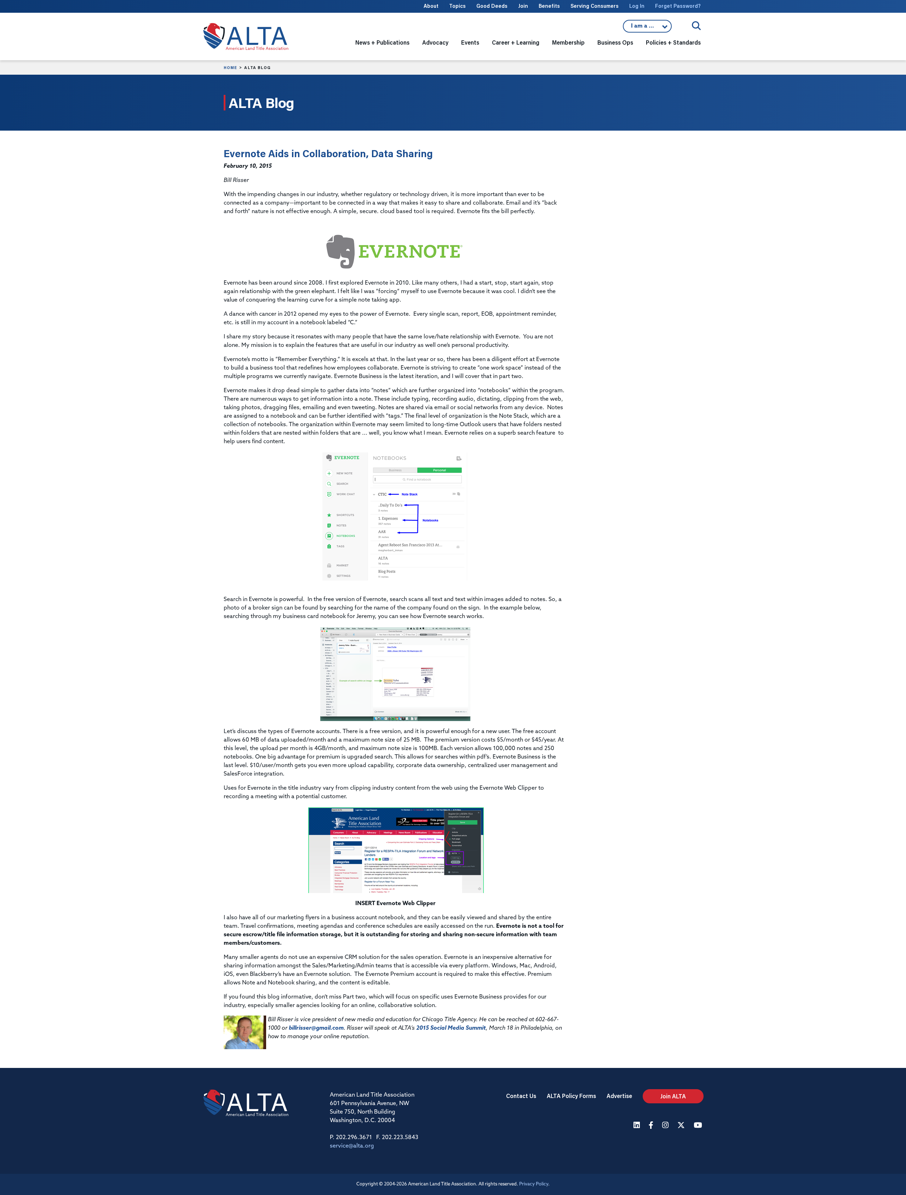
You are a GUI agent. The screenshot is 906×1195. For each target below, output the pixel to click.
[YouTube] (699, 1126)
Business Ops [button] (615, 42)
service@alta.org (352, 1146)
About (431, 5)
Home (230, 67)
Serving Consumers (594, 5)
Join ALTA (673, 1096)
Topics (457, 5)
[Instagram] (666, 1126)
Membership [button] (568, 42)
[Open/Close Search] (696, 25)
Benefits (549, 5)
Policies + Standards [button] (673, 42)
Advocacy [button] (435, 42)
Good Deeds (492, 5)
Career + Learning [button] (515, 42)
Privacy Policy (533, 1184)
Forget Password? (678, 5)
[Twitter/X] (682, 1126)
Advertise (619, 1095)
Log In (636, 5)
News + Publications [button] (382, 42)
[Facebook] (652, 1126)
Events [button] (470, 42)
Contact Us (521, 1095)
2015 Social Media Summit (451, 1028)
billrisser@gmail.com (316, 1028)
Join (523, 5)
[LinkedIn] (637, 1126)
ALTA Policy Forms (571, 1095)
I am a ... (647, 28)
